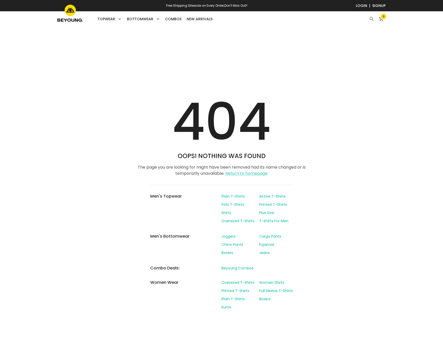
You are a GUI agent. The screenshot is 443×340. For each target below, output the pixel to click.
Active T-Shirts (272, 196)
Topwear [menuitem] (106, 19)
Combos (173, 19)
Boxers (227, 252)
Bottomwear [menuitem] (140, 19)
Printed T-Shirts (273, 204)
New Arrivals (200, 19)
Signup (379, 5)
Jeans (264, 252)
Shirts (226, 212)
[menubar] (155, 19)
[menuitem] (173, 19)
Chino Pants (232, 244)
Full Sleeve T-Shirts (276, 290)
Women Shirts (271, 282)
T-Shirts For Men (273, 221)
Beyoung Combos (238, 268)
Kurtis (226, 307)
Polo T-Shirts (233, 204)
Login (361, 5)
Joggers (229, 236)
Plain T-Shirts (233, 196)
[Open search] (371, 19)
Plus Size (266, 212)
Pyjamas (266, 244)
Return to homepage (246, 173)
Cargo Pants (270, 236)
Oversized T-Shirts (238, 221)
